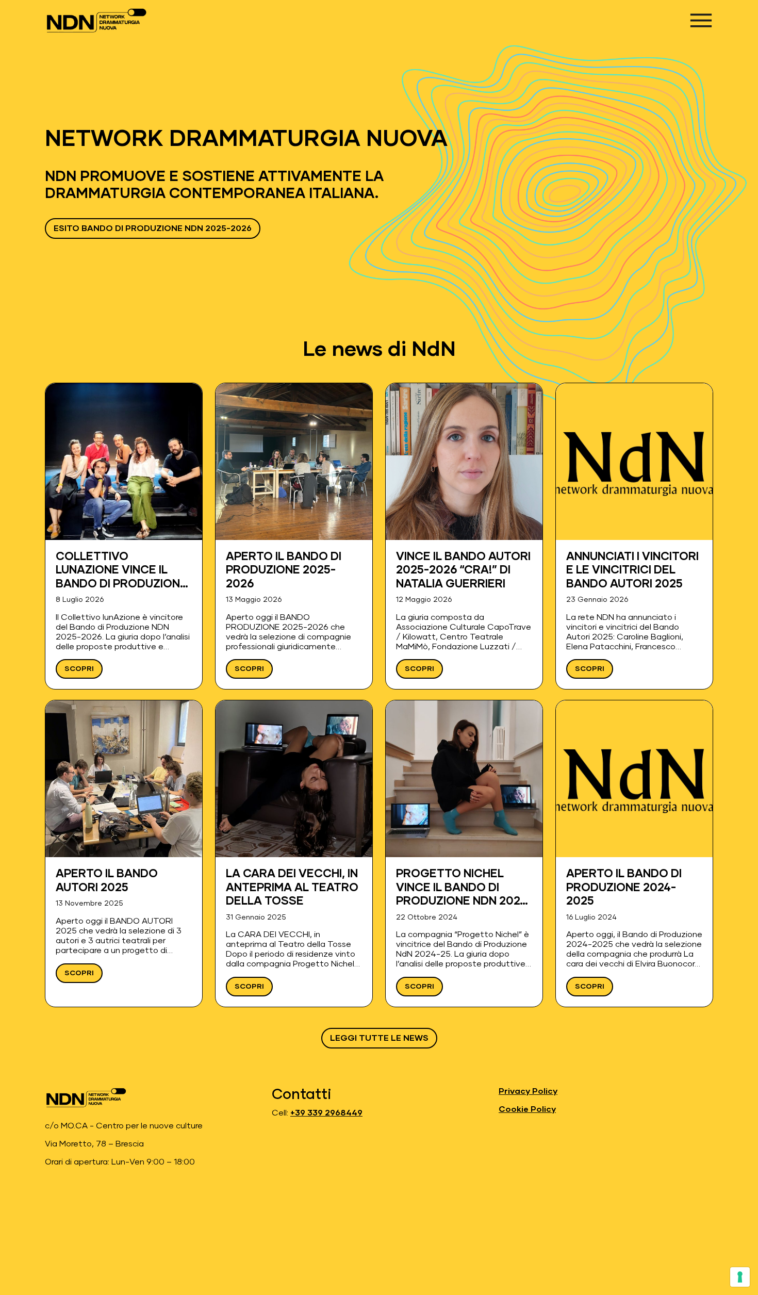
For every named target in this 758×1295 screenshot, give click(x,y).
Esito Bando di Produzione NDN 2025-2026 (153, 228)
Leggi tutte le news (379, 1038)
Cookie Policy (527, 1109)
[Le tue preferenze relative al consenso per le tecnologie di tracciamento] (740, 1277)
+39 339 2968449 (326, 1113)
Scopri (79, 669)
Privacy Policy (528, 1091)
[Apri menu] (701, 20)
